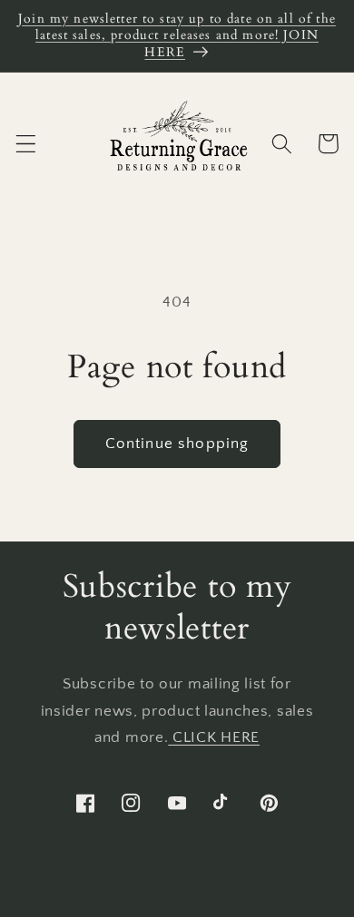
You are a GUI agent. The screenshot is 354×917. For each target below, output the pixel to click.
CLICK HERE (214, 737)
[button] (26, 144)
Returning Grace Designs (142, 904)
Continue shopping (177, 443)
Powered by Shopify (275, 904)
